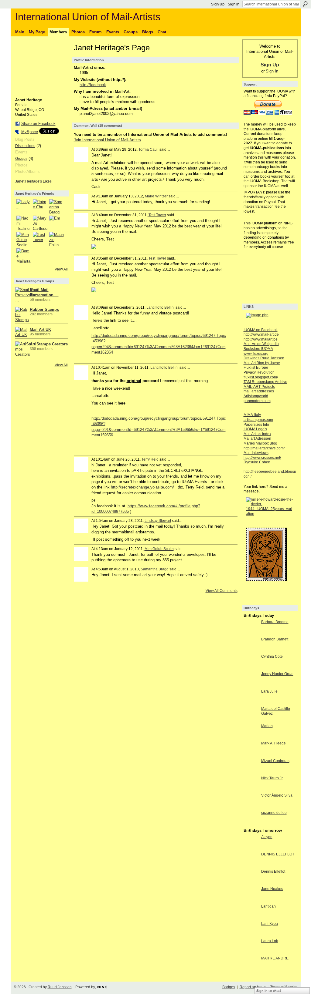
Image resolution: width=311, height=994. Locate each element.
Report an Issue (253, 987)
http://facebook (93, 84)
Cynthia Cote (272, 656)
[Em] (56, 223)
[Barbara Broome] (251, 633)
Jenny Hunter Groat (277, 674)
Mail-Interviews (256, 453)
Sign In (233, 4)
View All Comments (222, 591)
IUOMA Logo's (255, 429)
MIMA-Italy (252, 415)
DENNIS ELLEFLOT (277, 854)
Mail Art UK (40, 329)
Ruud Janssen (60, 987)
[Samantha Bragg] (56, 206)
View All (61, 269)
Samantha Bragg (155, 569)
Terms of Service (284, 987)
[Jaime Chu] (40, 206)
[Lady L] (23, 206)
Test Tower (157, 215)
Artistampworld (256, 396)
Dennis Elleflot (273, 871)
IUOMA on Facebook (261, 330)
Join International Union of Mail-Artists (107, 140)
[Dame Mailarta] (23, 255)
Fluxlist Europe (256, 367)
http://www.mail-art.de (261, 334)
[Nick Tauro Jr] (251, 789)
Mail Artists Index (257, 434)
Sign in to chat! (268, 990)
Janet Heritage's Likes (33, 181)
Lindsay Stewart (158, 521)
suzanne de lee (274, 813)
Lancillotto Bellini (160, 307)
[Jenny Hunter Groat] (251, 685)
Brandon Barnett (274, 639)
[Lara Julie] (251, 702)
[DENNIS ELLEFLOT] (251, 865)
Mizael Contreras (275, 761)
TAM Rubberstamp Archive (265, 382)
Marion (267, 726)
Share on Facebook (38, 123)
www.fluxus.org (256, 353)
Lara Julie (269, 691)
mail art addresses (259, 391)
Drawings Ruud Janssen (264, 358)
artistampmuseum (258, 420)
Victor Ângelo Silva (276, 795)
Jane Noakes (272, 889)
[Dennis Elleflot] (251, 882)
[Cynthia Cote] (251, 667)
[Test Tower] (40, 239)
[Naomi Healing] (23, 223)
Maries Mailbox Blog (260, 443)
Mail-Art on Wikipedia (261, 344)
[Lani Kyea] (251, 934)
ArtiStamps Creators (49, 344)
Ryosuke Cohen (257, 462)
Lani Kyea (269, 924)
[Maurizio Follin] (56, 239)
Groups (21, 158)
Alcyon (266, 837)
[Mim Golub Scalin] (23, 239)
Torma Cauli (148, 149)
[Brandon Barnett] (251, 650)
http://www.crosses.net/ (262, 457)
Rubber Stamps (44, 309)
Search (305, 4)
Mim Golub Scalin (159, 549)
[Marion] (251, 737)
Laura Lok (269, 941)
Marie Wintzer (156, 196)
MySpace (29, 131)
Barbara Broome (275, 622)
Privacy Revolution (259, 372)
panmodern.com (257, 401)
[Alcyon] (251, 848)
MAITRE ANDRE (275, 958)
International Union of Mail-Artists (88, 16)
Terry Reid (150, 459)
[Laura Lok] (251, 952)
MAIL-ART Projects (259, 387)
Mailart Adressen (257, 438)
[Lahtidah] (251, 917)
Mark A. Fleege (273, 743)
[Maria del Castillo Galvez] (251, 719)
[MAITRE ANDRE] (251, 969)
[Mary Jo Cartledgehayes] (40, 223)
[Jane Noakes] (251, 900)
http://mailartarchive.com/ (264, 448)
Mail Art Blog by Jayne (262, 363)
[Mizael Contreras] (251, 772)
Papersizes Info (256, 424)
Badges (228, 987)
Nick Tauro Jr (272, 778)
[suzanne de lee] (251, 823)
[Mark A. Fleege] (251, 754)
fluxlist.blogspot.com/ (261, 377)
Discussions (25, 146)
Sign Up (217, 4)
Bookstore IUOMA (258, 349)
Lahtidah (268, 906)
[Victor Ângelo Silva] (251, 806)
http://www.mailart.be (261, 339)
